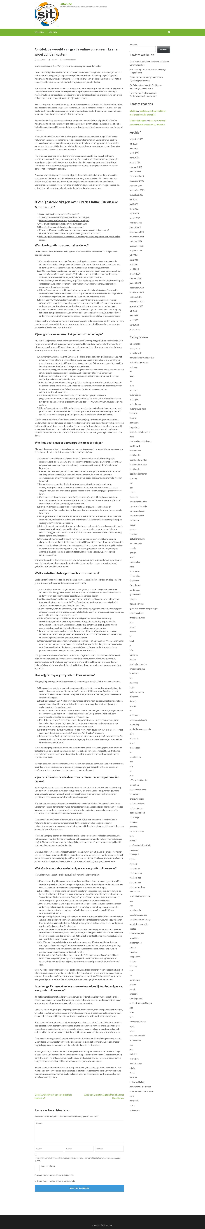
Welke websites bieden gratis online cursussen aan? (63, 223)
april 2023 (134, 325)
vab (131, 1017)
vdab (132, 1026)
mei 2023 (134, 320)
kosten (133, 659)
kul (131, 678)
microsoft (134, 738)
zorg (132, 1096)
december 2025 (137, 176)
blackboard (135, 446)
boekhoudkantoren (138, 474)
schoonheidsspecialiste (140, 896)
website (133, 1054)
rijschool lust (135, 882)
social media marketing (140, 919)
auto (132, 385)
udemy (133, 984)
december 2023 (137, 287)
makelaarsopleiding (138, 720)
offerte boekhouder (139, 780)
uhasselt (133, 994)
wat (131, 1049)
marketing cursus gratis (140, 729)
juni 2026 (134, 148)
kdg (131, 650)
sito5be (54, 60)
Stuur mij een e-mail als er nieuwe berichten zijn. (56, 1181)
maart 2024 (135, 274)
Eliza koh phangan (138, 120)
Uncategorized (136, 998)
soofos (133, 929)
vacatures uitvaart (138, 1021)
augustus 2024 (136, 250)
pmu (132, 836)
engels (133, 548)
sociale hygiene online (139, 924)
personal (133, 826)
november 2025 (137, 181)
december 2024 (137, 232)
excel (132, 566)
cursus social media (138, 506)
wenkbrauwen (136, 1063)
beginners (134, 422)
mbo (132, 734)
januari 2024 (135, 283)
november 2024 (137, 236)
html (132, 641)
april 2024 (134, 269)
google (133, 599)
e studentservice (137, 539)
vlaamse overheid (137, 1035)
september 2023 (137, 301)
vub (131, 1045)
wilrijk (132, 1068)
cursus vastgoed (137, 511)
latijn (132, 687)
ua (131, 975)
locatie (133, 706)
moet (132, 743)
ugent (132, 989)
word (132, 1072)
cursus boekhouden (138, 501)
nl (130, 771)
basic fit (133, 418)
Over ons (39, 32)
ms (131, 752)
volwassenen (135, 1040)
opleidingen (135, 817)
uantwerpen (135, 980)
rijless (132, 859)
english (133, 552)
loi (131, 710)
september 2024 (137, 246)
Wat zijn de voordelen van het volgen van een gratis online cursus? (69, 233)
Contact (53, 32)
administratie (136, 353)
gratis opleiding (137, 613)
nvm (132, 775)
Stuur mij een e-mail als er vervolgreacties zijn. (55, 1175)
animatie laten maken (139, 362)
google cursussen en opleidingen (144, 608)
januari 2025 (135, 227)
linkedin (133, 701)
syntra (133, 947)
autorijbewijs (135, 395)
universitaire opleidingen (141, 1003)
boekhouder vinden (138, 460)
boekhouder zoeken (138, 464)
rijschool (133, 864)
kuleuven (134, 682)
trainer (133, 961)
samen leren (135, 891)
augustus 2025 (136, 195)
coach (132, 492)
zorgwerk (134, 1100)
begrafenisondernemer (140, 432)
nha (131, 766)
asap (132, 376)
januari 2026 (135, 171)
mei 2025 (134, 209)
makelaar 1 (135, 715)
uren (132, 1012)
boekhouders (136, 469)
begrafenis (134, 427)
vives (132, 1031)
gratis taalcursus (137, 617)
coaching (134, 497)
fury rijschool (136, 585)
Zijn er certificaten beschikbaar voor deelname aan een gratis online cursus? (74, 230)
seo (131, 905)
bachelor (133, 413)
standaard (134, 938)
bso (131, 483)
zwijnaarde (135, 1110)
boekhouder (135, 455)
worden (133, 1077)
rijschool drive (136, 873)
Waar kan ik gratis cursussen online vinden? (59, 214)
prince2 (133, 840)
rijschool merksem (138, 887)
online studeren (137, 808)
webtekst (134, 1059)
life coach (134, 696)
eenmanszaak (136, 543)
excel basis (134, 571)
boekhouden (135, 450)
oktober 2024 (136, 241)
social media (135, 910)
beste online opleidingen (140, 441)
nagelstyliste (135, 757)
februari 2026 (136, 167)
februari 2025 (136, 222)
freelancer (134, 580)
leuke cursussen (137, 692)
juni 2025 (134, 204)
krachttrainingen (137, 669)
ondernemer (135, 794)
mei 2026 (134, 153)
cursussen (134, 520)
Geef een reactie (69, 60)
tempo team (135, 956)
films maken (135, 576)
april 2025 (134, 213)
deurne (133, 529)
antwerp (133, 367)
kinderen (134, 655)
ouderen (133, 822)
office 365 (134, 785)
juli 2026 (133, 144)
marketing (134, 724)
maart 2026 (135, 162)
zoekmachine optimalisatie (141, 1091)
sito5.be (66, 4)
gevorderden (136, 594)
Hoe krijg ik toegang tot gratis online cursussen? (61, 227)
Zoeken (133, 44)
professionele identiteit (140, 845)
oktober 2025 (136, 185)
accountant (135, 348)
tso (131, 970)
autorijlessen (135, 404)
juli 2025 (133, 199)
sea (131, 901)
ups (131, 1007)
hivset (132, 627)
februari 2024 (136, 278)
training (133, 966)
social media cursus (138, 915)
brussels (133, 478)
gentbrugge (135, 590)
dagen (132, 525)
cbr (131, 487)
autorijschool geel (138, 409)
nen (131, 761)
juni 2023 (134, 315)
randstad (134, 850)
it (130, 645)
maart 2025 (135, 218)
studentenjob (136, 942)
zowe (132, 1105)
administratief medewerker (142, 357)
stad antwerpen (137, 933)
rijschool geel (136, 877)
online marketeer (137, 803)
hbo (131, 622)
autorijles (134, 399)
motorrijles (135, 747)
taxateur (134, 952)
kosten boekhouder (138, 664)
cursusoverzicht (137, 515)
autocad (133, 390)
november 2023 (137, 292)
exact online (135, 562)
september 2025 (137, 190)
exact (132, 557)
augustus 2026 (136, 139)
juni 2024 (134, 260)
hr (131, 636)
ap (131, 371)
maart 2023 (135, 329)
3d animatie (135, 344)
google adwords (137, 604)
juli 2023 (133, 311)
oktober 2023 (136, 297)
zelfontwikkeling (137, 1082)
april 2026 (134, 157)
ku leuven (134, 673)
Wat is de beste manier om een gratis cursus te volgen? (64, 220)
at (131, 381)
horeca (133, 631)
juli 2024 (133, 255)
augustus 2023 (136, 306)
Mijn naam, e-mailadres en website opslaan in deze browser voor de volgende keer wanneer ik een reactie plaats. (77, 1159)
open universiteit (137, 812)
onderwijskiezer (137, 799)
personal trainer (137, 831)
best (132, 436)
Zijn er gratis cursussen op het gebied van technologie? (64, 217)
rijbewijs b (134, 854)
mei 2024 (134, 264)
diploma (133, 534)
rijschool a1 (135, 868)
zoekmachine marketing (140, 1086)
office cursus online (138, 789)
